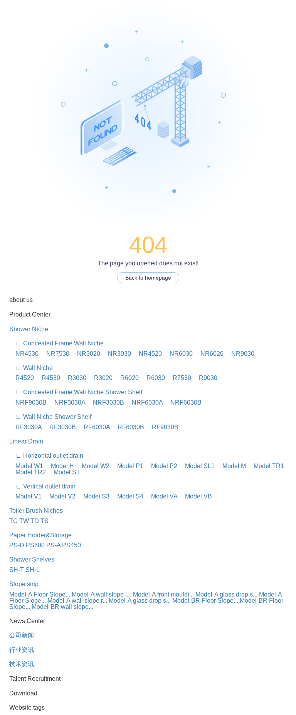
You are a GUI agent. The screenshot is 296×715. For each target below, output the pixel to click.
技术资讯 (21, 664)
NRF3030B (105, 402)
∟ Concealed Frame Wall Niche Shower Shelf (75, 392)
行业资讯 (21, 650)
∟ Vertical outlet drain (42, 486)
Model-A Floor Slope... (39, 594)
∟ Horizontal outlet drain (46, 455)
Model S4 (127, 496)
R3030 (74, 378)
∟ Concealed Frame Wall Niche (56, 343)
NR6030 (178, 353)
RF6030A (93, 427)
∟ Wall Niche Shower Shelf (50, 416)
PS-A (53, 545)
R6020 (126, 378)
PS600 (35, 545)
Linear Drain (26, 441)
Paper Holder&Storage (40, 535)
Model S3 (93, 496)
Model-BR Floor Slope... (205, 600)
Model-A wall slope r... (77, 600)
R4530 (47, 378)
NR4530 (24, 353)
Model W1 (26, 466)
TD (34, 521)
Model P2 (161, 466)
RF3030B (59, 427)
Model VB (195, 496)
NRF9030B (28, 402)
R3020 (100, 378)
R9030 (205, 378)
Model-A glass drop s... (226, 594)
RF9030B (162, 427)
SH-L (32, 570)
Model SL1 (197, 466)
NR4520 (147, 353)
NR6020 (209, 353)
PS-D (16, 545)
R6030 (152, 378)
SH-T (16, 570)
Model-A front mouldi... (163, 594)
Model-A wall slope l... (101, 594)
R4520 (21, 378)
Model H (59, 466)
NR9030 (239, 353)
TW (24, 521)
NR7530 (54, 353)
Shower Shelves (31, 559)
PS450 (71, 545)
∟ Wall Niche (31, 368)
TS (44, 521)
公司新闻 (21, 635)
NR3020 (85, 353)
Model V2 (59, 496)
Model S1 (63, 472)
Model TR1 (265, 466)
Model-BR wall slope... (62, 606)
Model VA (161, 496)
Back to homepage (148, 278)
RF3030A (25, 427)
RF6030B (127, 427)
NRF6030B (183, 402)
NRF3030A (66, 402)
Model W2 (92, 466)
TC (13, 521)
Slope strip (24, 584)
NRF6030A (144, 402)
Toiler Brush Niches (36, 510)
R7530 (178, 378)
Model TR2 (27, 472)
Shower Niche (28, 329)
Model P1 (127, 466)
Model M (231, 466)
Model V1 (25, 496)
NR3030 (116, 353)
